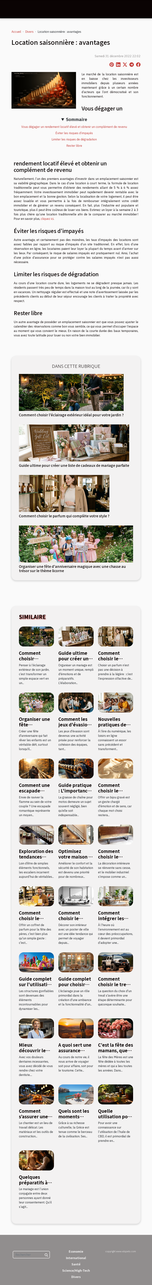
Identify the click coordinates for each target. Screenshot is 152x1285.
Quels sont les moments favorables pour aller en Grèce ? (75, 1119)
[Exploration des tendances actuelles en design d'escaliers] (36, 834)
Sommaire (76, 119)
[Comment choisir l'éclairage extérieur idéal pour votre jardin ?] (71, 392)
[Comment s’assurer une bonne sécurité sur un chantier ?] (36, 1094)
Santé (76, 1264)
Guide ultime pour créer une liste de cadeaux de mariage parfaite (74, 465)
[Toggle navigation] (10, 9)
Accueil (16, 31)
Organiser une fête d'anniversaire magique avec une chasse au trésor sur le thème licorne (72, 568)
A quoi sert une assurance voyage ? (74, 1050)
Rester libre (74, 145)
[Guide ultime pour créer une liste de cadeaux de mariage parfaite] (74, 442)
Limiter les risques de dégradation (74, 139)
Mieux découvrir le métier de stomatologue (34, 1053)
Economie (76, 1251)
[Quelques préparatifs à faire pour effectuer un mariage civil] (36, 1160)
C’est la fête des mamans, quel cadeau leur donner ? (115, 1053)
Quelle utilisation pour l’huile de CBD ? (115, 1116)
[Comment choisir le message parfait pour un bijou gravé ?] (115, 768)
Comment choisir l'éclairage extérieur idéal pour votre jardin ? (71, 414)
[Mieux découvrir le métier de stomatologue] (36, 1028)
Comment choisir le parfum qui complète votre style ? (64, 515)
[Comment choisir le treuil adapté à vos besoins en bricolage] (115, 962)
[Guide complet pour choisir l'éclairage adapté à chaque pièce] (75, 962)
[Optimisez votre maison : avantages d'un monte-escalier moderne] (75, 834)
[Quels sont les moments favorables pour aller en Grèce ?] (75, 1094)
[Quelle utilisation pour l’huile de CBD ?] (115, 1094)
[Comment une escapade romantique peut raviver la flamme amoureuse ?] (36, 768)
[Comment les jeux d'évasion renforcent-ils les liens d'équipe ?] (75, 702)
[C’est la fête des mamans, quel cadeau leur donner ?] (115, 1028)
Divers (29, 31)
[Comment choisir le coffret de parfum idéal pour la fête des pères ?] (36, 896)
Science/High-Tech (76, 1270)
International (76, 1258)
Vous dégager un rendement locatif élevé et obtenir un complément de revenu (74, 127)
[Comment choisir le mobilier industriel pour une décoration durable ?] (115, 834)
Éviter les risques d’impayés (74, 133)
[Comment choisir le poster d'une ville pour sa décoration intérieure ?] (75, 896)
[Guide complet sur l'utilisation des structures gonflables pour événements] (36, 962)
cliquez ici (47, 219)
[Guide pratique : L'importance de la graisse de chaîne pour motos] (75, 768)
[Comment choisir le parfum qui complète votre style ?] (64, 493)
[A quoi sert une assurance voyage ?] (75, 1028)
